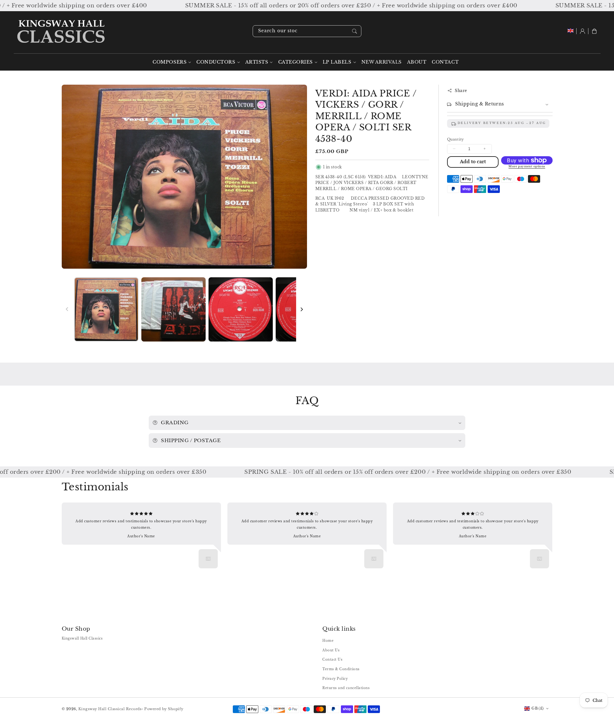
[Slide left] (67, 309)
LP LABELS (337, 62)
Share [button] (461, 90)
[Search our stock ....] (354, 31)
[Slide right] (301, 309)
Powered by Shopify (163, 709)
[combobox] (307, 31)
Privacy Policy (335, 679)
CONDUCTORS (215, 62)
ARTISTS (256, 62)
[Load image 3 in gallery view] (241, 309)
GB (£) (537, 708)
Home (328, 641)
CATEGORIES (295, 62)
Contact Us (332, 659)
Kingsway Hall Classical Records (110, 709)
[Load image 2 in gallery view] (173, 309)
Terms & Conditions (340, 669)
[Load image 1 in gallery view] (106, 309)
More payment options (526, 166)
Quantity (455, 139)
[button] (594, 31)
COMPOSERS (169, 62)
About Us (331, 650)
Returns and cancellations (346, 688)
